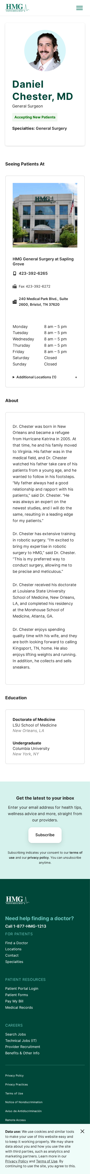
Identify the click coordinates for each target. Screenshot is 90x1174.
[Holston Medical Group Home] (39, 8)
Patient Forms (16, 995)
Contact (12, 955)
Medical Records (19, 1007)
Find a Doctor (16, 943)
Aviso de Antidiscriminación (23, 1111)
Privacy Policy (14, 1075)
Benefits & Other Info (22, 1053)
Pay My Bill (14, 1001)
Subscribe (45, 835)
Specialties (14, 961)
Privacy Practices (16, 1084)
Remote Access (15, 1120)
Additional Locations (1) (36, 377)
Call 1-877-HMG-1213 (25, 926)
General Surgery (51, 128)
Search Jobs (15, 1034)
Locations (13, 949)
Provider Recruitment (22, 1046)
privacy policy (38, 857)
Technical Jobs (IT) (21, 1040)
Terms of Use (14, 1093)
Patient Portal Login (21, 988)
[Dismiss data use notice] (82, 1131)
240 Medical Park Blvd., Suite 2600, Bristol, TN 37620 (43, 302)
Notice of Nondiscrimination (23, 1102)
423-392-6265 (33, 273)
